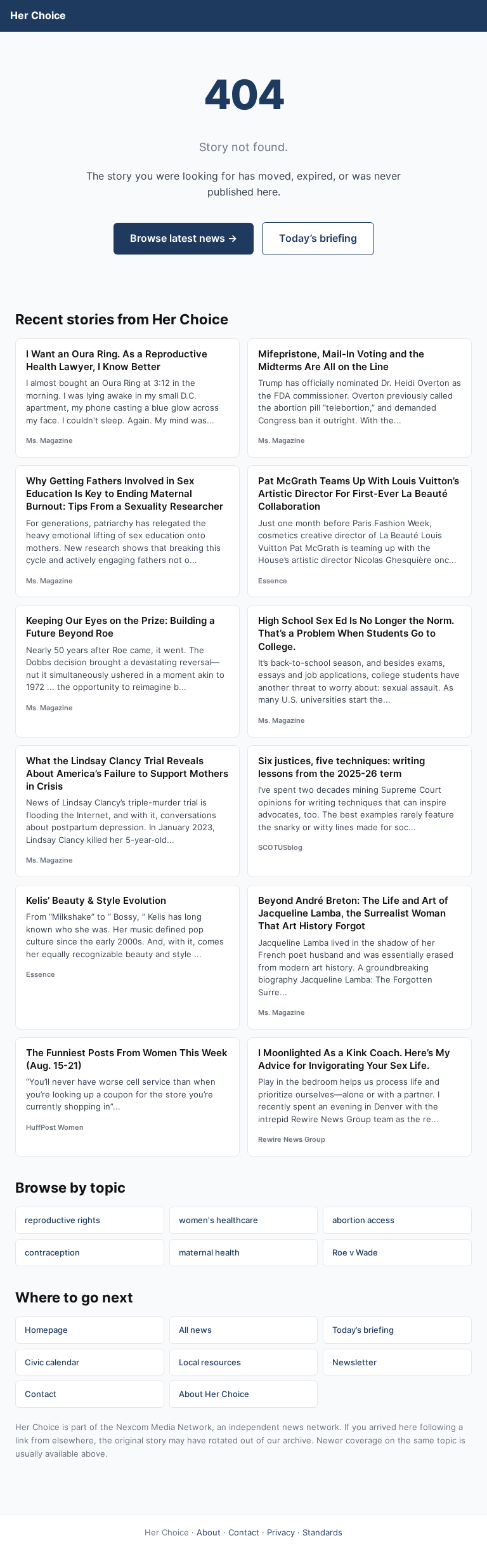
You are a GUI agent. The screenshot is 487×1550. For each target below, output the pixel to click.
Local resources (210, 1362)
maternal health (209, 1252)
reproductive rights (62, 1220)
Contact (40, 1394)
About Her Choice (214, 1394)
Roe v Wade (355, 1252)
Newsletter (354, 1362)
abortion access (363, 1220)
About (209, 1532)
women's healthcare (218, 1220)
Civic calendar (52, 1362)
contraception (52, 1252)
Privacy (281, 1532)
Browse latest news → (183, 238)
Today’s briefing (318, 238)
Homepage (46, 1330)
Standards (322, 1532)
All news (195, 1330)
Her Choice (38, 15)
